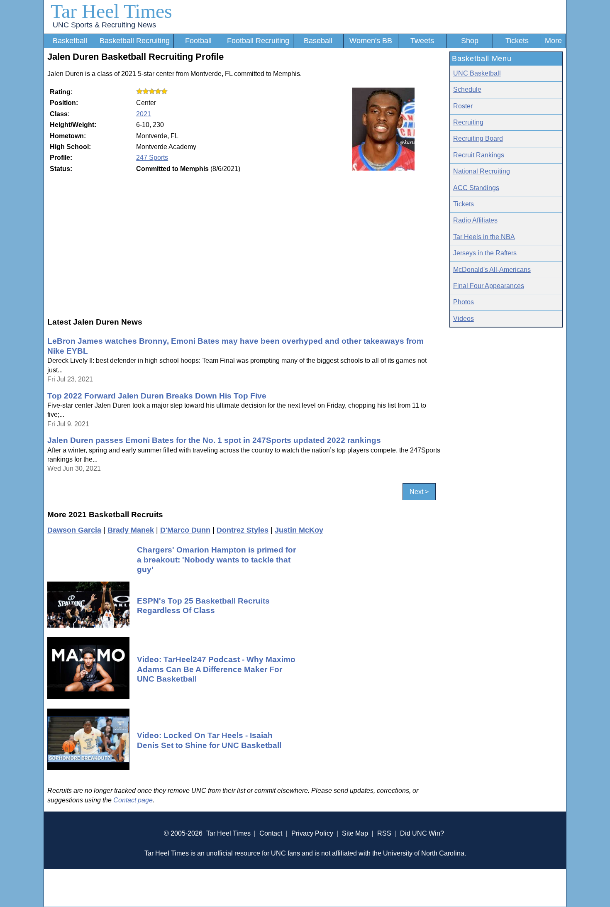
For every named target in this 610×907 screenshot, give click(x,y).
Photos (463, 302)
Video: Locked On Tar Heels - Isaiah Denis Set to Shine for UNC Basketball (209, 740)
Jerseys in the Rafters (485, 253)
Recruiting (468, 122)
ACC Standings (476, 187)
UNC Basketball (477, 73)
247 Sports (152, 157)
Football (198, 41)
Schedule (467, 89)
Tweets (422, 41)
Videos (463, 318)
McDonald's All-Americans (492, 269)
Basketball (70, 41)
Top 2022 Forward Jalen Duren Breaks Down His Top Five (156, 395)
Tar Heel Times (111, 11)
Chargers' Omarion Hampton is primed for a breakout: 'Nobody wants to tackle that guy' (216, 559)
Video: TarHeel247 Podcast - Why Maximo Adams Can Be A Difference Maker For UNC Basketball (216, 669)
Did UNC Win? (422, 833)
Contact (270, 833)
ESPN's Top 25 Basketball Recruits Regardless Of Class (203, 605)
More (553, 41)
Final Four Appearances (488, 285)
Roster (463, 106)
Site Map (355, 833)
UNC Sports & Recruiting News (104, 25)
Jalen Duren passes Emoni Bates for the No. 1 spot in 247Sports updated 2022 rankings (214, 440)
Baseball (318, 41)
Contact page (133, 800)
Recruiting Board (478, 138)
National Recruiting (481, 171)
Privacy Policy (312, 833)
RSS (384, 833)
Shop (469, 41)
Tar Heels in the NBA (484, 236)
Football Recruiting (258, 41)
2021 (143, 113)
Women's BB (370, 41)
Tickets (517, 41)
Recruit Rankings (478, 155)
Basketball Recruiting (135, 41)
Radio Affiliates (475, 220)
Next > (419, 491)
